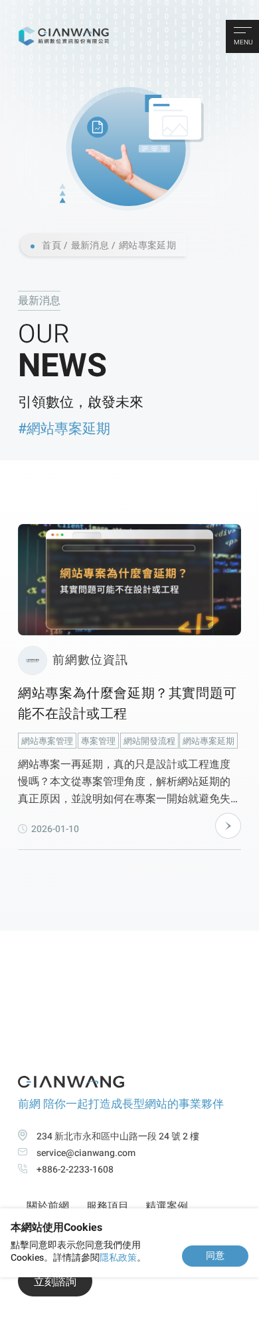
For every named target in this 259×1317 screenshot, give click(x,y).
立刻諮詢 (55, 1282)
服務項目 (107, 1206)
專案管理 (98, 741)
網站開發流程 (149, 741)
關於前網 (48, 1206)
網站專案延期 (148, 245)
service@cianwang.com (86, 1153)
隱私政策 (118, 1258)
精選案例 (166, 1206)
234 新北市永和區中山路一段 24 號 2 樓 (118, 1136)
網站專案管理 (47, 741)
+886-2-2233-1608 (75, 1170)
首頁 (51, 245)
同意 (215, 1255)
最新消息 (90, 245)
